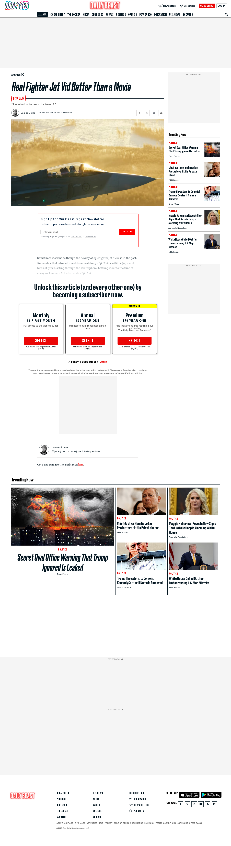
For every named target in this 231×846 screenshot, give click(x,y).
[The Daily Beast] (105, 6)
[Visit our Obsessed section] (27, 6)
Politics (121, 14)
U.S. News (174, 14)
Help (101, 823)
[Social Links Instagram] (194, 804)
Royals (110, 14)
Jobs (82, 823)
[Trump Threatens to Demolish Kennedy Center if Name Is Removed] (212, 200)
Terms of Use (76, 237)
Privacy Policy (90, 237)
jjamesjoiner (60, 452)
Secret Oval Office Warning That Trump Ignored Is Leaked (63, 562)
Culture (97, 811)
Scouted (188, 14)
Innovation (160, 14)
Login (103, 361)
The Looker (73, 14)
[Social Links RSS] (207, 804)
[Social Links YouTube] (201, 804)
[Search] (226, 14)
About (59, 823)
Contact (68, 823)
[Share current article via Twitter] (147, 113)
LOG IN (221, 6)
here (80, 464)
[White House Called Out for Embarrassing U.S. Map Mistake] (212, 247)
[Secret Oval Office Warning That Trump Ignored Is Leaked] (212, 156)
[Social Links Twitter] (187, 804)
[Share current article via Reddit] (161, 113)
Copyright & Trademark (189, 823)
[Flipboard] (214, 804)
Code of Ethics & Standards (128, 823)
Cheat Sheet (57, 14)
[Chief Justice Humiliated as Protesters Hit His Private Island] (212, 176)
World (96, 805)
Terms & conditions (165, 823)
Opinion (132, 14)
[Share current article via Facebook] (139, 113)
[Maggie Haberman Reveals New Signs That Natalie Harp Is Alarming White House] (212, 224)
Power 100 (145, 14)
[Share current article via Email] (154, 113)
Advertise (92, 823)
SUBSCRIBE (206, 6)
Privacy (108, 823)
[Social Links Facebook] (180, 804)
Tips (77, 823)
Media (86, 14)
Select (41, 341)
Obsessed (97, 14)
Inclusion (149, 823)
